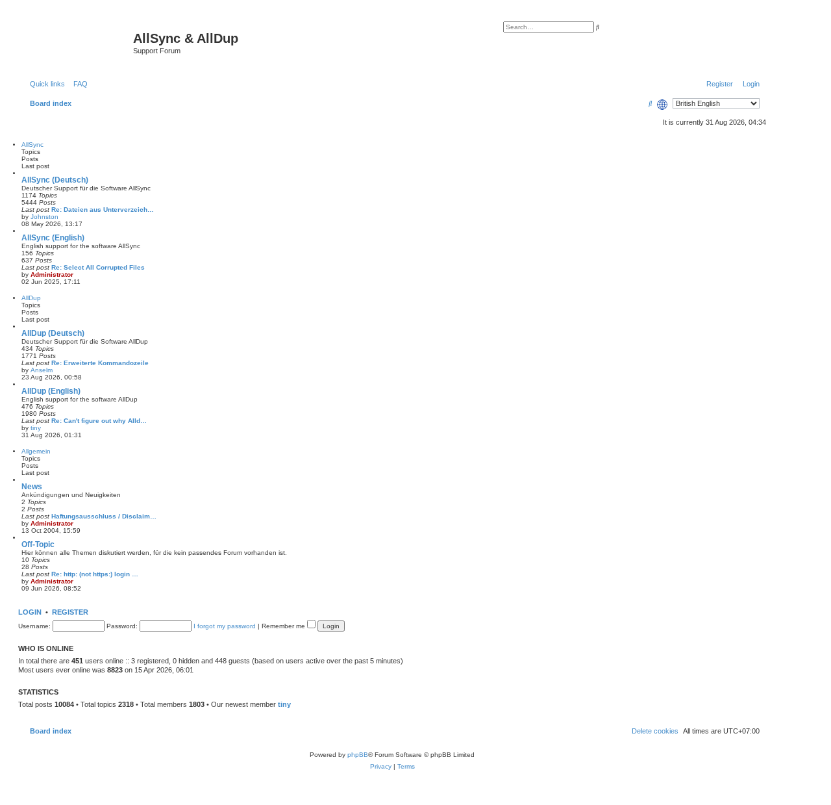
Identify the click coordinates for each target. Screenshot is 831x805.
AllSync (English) (52, 237)
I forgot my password (224, 626)
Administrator (52, 274)
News (31, 486)
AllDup (31, 297)
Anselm (42, 370)
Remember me (284, 626)
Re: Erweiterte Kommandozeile (100, 362)
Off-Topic (38, 544)
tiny (36, 427)
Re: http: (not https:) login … (94, 574)
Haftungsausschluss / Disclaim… (103, 516)
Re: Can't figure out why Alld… (99, 420)
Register (70, 612)
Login (30, 612)
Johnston (44, 216)
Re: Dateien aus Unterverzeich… (102, 209)
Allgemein (36, 451)
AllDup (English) (51, 391)
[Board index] (77, 42)
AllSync (32, 144)
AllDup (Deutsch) (52, 333)
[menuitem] (78, 84)
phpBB (357, 754)
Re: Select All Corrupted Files (98, 267)
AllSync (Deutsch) (54, 180)
